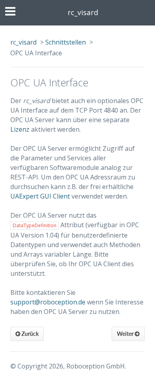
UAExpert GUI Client (40, 196)
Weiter (126, 333)
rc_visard (83, 12)
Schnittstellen (65, 42)
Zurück (29, 333)
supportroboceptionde (47, 302)
